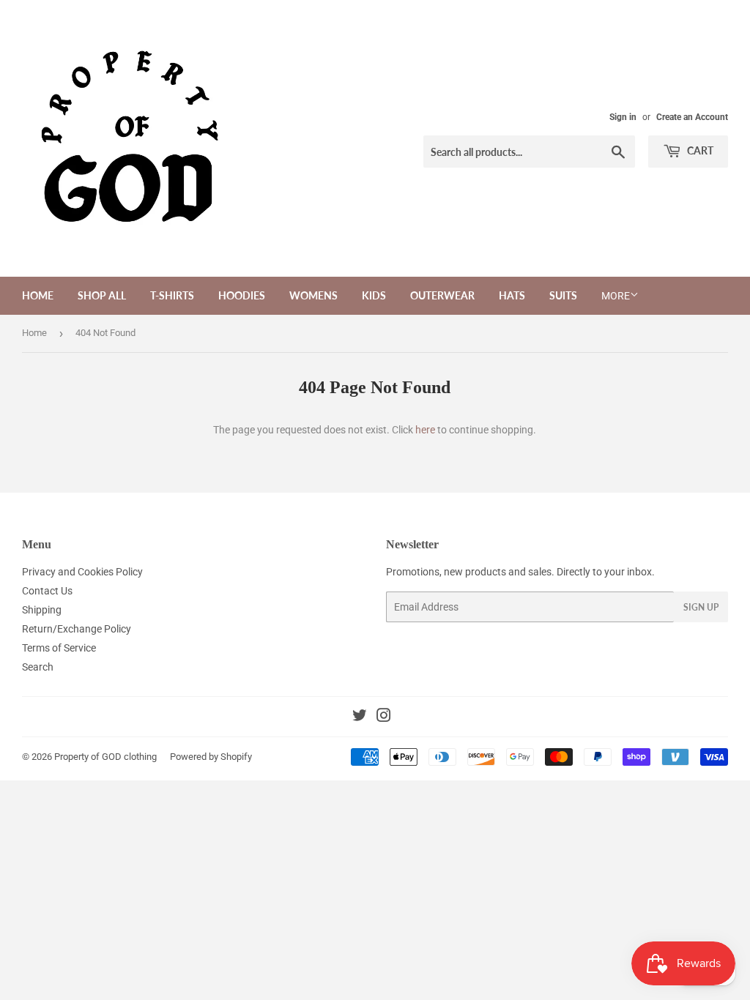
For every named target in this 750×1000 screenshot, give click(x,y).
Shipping (42, 610)
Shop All (102, 295)
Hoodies (241, 295)
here (425, 430)
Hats (512, 295)
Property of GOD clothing (105, 756)
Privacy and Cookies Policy (82, 572)
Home (37, 295)
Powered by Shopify (211, 756)
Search (37, 667)
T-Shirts (172, 295)
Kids (374, 295)
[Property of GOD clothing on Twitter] (359, 717)
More (615, 296)
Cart (699, 150)
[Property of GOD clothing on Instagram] (383, 717)
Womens (313, 295)
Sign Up (701, 607)
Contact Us (47, 591)
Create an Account (692, 117)
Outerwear (442, 295)
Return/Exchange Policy (76, 629)
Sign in (622, 117)
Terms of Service (59, 648)
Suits (563, 295)
